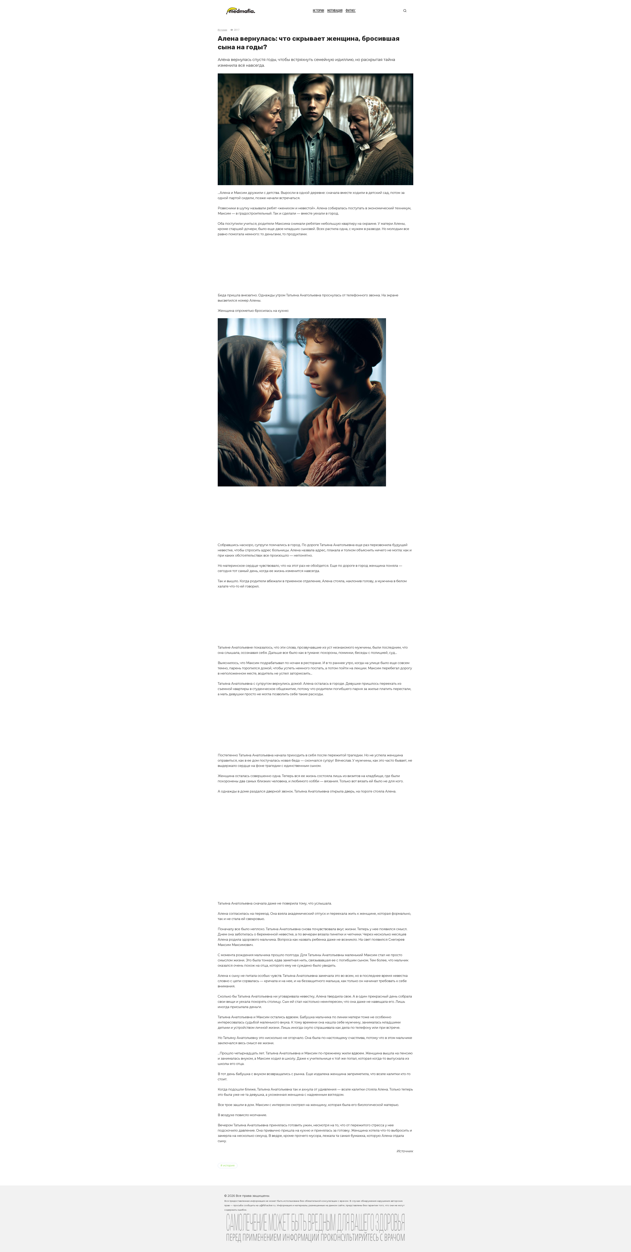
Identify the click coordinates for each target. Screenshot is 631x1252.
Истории (318, 11)
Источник (405, 1151)
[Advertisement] (315, 265)
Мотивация (334, 11)
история (229, 1165)
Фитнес (351, 11)
